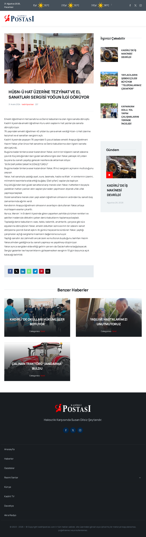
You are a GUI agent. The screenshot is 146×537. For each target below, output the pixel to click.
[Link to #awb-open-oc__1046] (139, 18)
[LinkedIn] (23, 271)
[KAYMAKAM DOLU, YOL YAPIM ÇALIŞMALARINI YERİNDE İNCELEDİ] (109, 105)
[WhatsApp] (29, 271)
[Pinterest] (41, 271)
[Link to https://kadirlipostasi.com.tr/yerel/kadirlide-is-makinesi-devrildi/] (109, 175)
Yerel (42, 331)
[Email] (48, 271)
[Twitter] (16, 271)
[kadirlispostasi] (19, 14)
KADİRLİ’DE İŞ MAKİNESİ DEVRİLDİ (128, 54)
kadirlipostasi (28, 104)
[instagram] (140, 5)
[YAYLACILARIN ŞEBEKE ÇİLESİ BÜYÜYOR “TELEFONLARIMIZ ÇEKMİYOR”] (109, 73)
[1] (49, 34)
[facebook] (130, 5)
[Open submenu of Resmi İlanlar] (140, 477)
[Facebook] (10, 271)
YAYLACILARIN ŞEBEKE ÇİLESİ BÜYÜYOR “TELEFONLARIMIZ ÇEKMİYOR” (131, 81)
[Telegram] (35, 271)
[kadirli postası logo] (73, 405)
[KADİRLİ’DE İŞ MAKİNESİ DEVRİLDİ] (109, 49)
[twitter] (135, 5)
